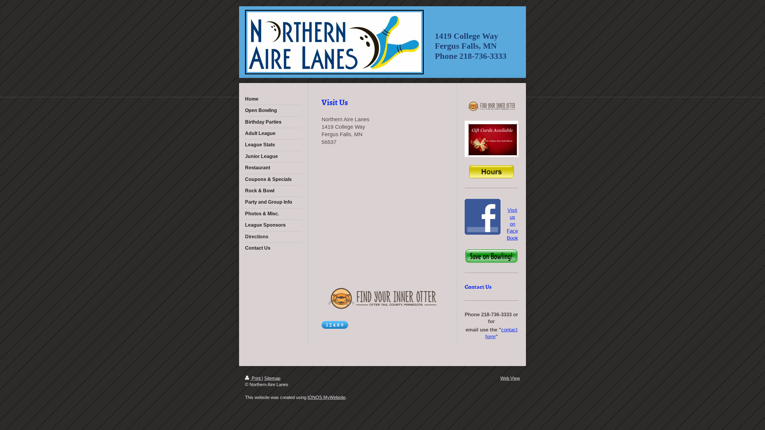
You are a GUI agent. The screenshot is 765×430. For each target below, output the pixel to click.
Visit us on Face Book (512, 224)
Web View (510, 378)
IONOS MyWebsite (326, 397)
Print (256, 378)
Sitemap (272, 378)
